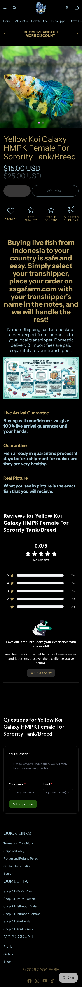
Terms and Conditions (18, 843)
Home (7, 21)
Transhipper (58, 21)
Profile (7, 946)
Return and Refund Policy (20, 858)
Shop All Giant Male (16, 921)
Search (8, 874)
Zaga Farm (48, 969)
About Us (21, 21)
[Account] (67, 7)
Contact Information (17, 866)
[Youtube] (44, 980)
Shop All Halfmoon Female (21, 914)
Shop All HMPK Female (19, 899)
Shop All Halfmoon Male (20, 906)
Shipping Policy (13, 851)
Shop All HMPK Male (17, 891)
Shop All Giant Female (18, 929)
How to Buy (39, 21)
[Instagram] (37, 980)
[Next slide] (77, 34)
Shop (7, 962)
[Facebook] (29, 980)
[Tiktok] (52, 980)
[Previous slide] (5, 34)
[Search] (14, 7)
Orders (8, 954)
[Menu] (5, 8)
